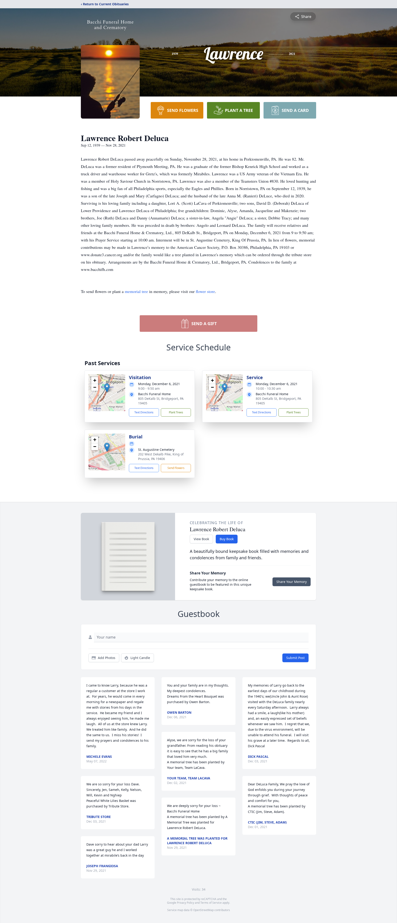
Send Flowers (175, 468)
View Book (201, 539)
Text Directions (143, 412)
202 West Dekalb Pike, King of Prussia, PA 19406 (161, 456)
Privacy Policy (185, 903)
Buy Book (227, 539)
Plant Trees (176, 412)
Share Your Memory (291, 581)
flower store (205, 291)
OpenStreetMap (203, 910)
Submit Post (295, 658)
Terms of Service (211, 903)
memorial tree (136, 291)
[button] (107, 388)
